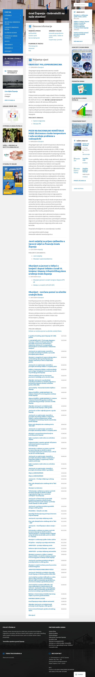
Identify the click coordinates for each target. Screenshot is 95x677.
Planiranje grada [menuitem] (33, 46)
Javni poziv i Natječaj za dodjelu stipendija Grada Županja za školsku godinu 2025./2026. (42, 573)
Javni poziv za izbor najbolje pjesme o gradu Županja (42, 411)
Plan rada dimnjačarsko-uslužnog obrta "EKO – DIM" (42, 484)
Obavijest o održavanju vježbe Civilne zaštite (42, 539)
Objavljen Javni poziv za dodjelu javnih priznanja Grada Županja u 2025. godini (40, 605)
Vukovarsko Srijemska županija (57, 637)
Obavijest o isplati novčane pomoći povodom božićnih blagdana (42, 565)
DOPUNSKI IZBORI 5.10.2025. (37, 598)
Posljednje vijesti (40, 59)
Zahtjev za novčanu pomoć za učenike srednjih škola (45, 331)
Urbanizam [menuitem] (31, 48)
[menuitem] (13, 12)
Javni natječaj (37, 256)
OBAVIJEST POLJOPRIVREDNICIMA (45, 64)
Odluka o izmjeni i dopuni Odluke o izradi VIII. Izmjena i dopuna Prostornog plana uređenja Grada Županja (81, 25)
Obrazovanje (86, 154)
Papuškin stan (85, 159)
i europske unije (53, 647)
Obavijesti (41, 67)
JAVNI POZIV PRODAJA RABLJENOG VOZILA (41, 569)
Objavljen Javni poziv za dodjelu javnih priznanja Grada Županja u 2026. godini (40, 406)
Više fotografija (10, 100)
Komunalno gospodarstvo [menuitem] (56, 33)
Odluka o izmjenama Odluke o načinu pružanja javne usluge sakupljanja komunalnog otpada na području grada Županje (42, 371)
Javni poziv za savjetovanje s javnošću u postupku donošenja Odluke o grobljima (41, 469)
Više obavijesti (78, 41)
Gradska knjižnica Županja (85, 170)
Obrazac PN (37, 124)
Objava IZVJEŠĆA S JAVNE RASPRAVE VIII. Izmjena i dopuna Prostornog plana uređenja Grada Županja (42, 393)
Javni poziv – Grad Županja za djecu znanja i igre (42, 526)
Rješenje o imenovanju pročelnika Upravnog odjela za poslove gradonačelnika (42, 594)
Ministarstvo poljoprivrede (56, 641)
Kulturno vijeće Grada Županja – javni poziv (42, 548)
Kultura (86, 163)
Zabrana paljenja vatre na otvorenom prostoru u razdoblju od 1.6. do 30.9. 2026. (41, 376)
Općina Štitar (52, 631)
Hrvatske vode (53, 639)
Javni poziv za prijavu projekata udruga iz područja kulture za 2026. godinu (41, 561)
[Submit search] (90, 5)
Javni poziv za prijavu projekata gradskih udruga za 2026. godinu (41, 507)
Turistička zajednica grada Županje (13, 641)
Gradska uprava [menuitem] (35, 31)
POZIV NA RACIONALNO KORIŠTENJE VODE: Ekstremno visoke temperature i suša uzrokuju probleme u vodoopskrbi (47, 134)
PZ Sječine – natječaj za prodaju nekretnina (42, 542)
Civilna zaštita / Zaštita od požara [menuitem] (56, 36)
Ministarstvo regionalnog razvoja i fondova (61, 645)
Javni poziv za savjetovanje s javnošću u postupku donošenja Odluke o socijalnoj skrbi (43, 365)
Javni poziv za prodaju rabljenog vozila (40, 518)
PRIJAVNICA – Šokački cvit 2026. (38, 511)
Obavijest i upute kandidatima (42, 259)
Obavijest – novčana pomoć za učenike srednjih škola (47, 293)
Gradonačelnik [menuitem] (32, 33)
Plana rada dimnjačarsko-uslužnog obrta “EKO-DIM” (41, 425)
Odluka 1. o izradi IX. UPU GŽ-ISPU (43, 285)
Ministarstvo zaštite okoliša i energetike (60, 643)
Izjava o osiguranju (39, 121)
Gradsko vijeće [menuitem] (33, 35)
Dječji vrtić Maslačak (86, 144)
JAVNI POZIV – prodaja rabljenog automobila (42, 551)
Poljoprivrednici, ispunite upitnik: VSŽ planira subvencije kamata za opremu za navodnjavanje (42, 444)
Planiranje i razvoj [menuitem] (36, 43)
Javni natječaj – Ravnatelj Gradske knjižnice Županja (42, 388)
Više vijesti (32, 615)
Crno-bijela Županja (11, 91)
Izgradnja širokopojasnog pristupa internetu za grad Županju (42, 514)
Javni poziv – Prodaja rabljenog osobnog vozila (41, 479)
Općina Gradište (53, 633)
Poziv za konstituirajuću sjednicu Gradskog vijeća (42, 609)
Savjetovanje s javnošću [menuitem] (55, 39)
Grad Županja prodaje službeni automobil (41, 601)
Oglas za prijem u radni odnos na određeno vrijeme (42, 438)
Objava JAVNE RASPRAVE (36, 473)
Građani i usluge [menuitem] (55, 31)
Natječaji (40, 249)
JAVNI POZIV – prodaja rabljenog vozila (40, 545)
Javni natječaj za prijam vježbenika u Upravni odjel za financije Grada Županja (47, 244)
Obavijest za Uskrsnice (35, 488)
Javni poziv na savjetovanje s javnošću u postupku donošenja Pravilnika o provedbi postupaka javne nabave (42, 352)
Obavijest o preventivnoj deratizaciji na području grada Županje (41, 434)
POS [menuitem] (30, 50)
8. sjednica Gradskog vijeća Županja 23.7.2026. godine (42, 336)
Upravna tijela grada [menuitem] (34, 38)
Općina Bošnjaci (53, 635)
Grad (39, 276)
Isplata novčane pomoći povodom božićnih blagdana (81, 34)
